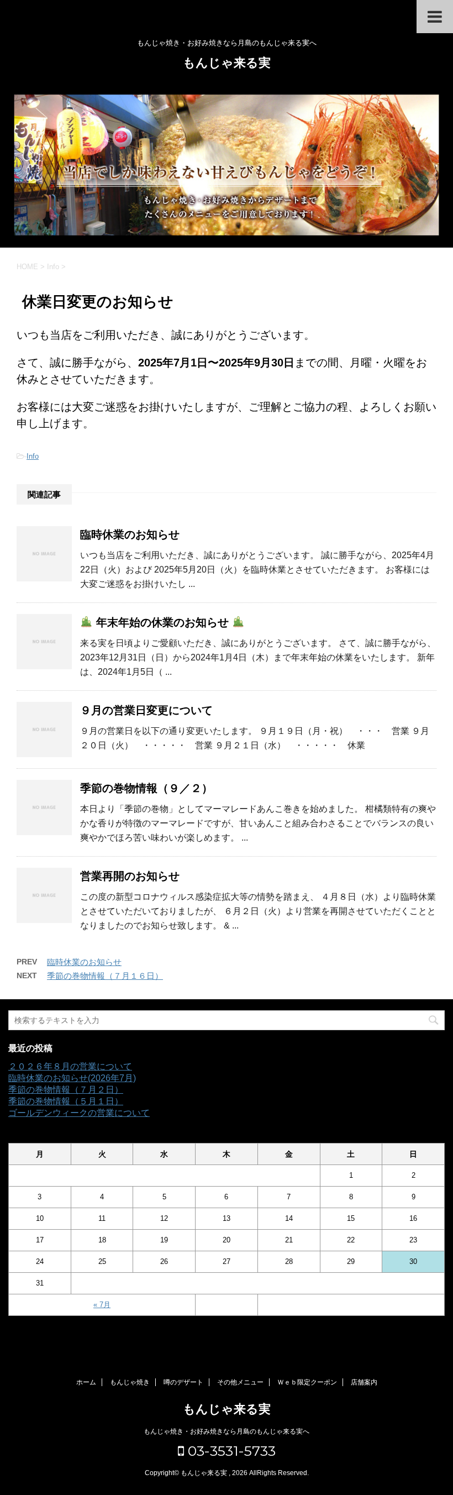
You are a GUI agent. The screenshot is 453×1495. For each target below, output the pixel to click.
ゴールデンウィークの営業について (79, 1113)
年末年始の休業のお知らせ (162, 622)
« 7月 (101, 1304)
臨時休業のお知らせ (130, 534)
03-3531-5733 (230, 1450)
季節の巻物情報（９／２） (146, 788)
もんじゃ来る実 (227, 62)
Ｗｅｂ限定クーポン (307, 1382)
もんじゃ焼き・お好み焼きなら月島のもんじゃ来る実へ (226, 1431)
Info (33, 456)
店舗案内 (364, 1382)
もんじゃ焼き (130, 1382)
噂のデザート (183, 1382)
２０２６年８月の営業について (70, 1066)
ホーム (86, 1382)
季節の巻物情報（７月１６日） (105, 975)
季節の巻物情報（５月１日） (65, 1101)
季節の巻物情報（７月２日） (65, 1089)
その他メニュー (240, 1382)
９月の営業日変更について (146, 710)
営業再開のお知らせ (130, 876)
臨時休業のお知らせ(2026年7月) (72, 1078)
